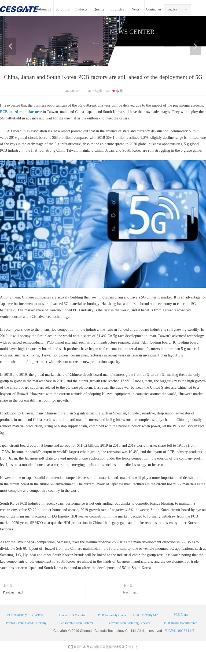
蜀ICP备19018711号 (179, 631)
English (172, 9)
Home (80, 43)
